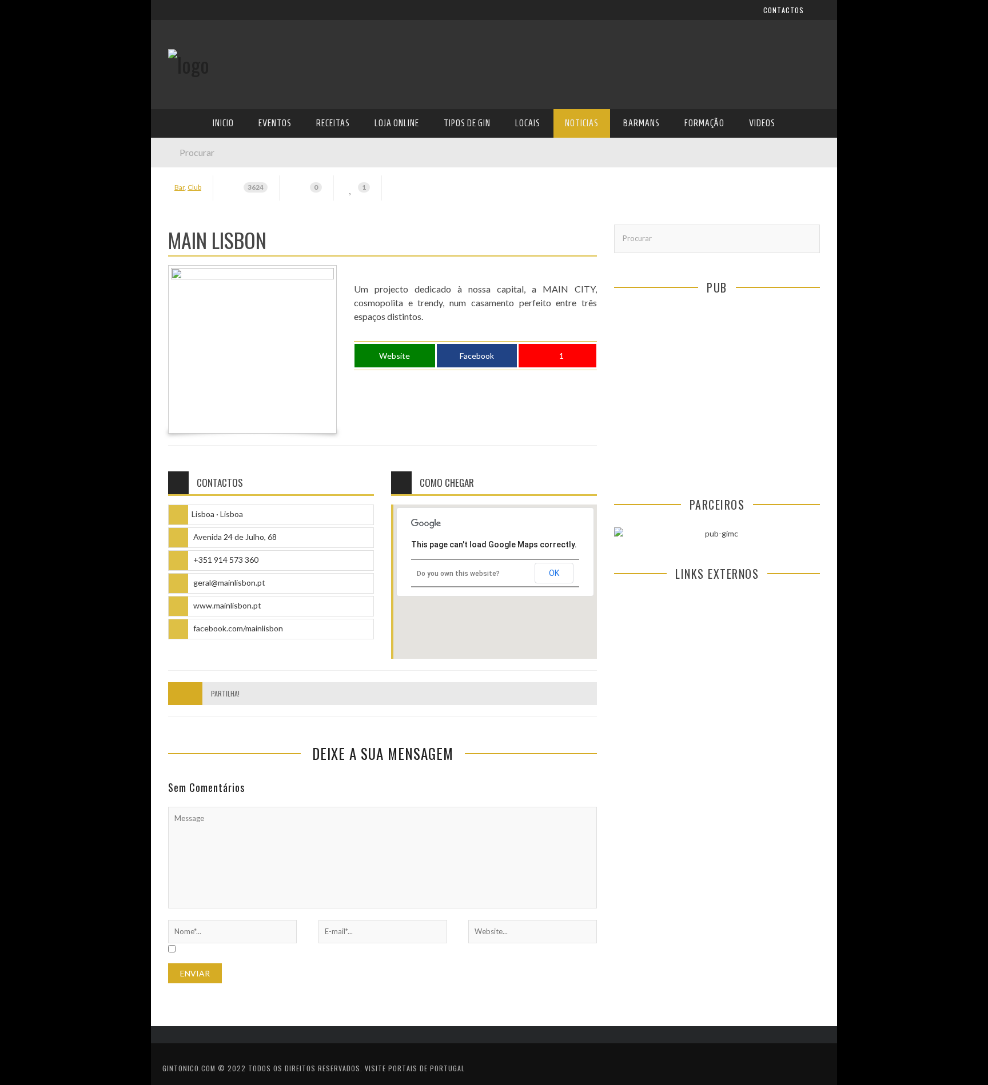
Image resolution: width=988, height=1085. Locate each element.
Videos (181, 348)
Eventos (184, 161)
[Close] (168, 17)
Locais (181, 255)
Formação (187, 325)
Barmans (185, 301)
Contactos (189, 76)
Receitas (184, 184)
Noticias (184, 278)
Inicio (179, 137)
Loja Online (190, 208)
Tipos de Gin (191, 231)
